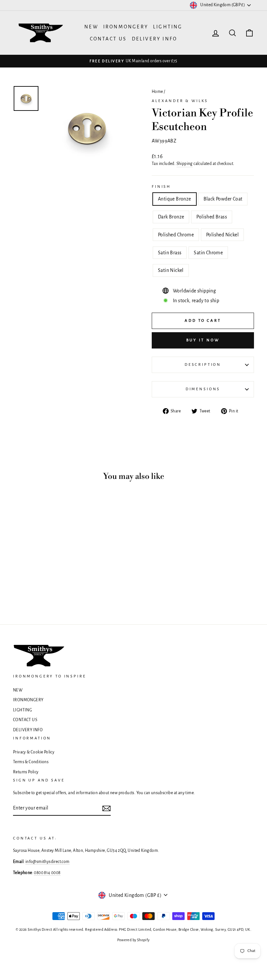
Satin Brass (169, 252)
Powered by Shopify (133, 940)
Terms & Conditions (31, 762)
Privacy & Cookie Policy (33, 752)
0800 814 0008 (47, 872)
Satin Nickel (171, 270)
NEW (91, 26)
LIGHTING (168, 26)
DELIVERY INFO (154, 38)
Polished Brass (211, 216)
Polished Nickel (222, 234)
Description (203, 365)
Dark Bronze (171, 216)
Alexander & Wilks (180, 101)
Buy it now (203, 340)
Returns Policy (26, 772)
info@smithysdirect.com (47, 861)
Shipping (184, 163)
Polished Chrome (176, 234)
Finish (161, 187)
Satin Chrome (208, 252)
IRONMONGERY (125, 26)
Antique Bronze (174, 198)
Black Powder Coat (223, 198)
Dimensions (203, 389)
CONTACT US (108, 38)
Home (157, 91)
